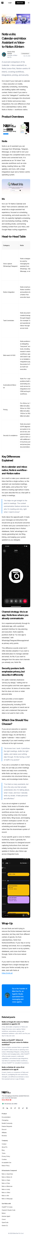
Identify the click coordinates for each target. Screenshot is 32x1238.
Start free (20, 2)
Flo (13, 989)
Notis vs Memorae (7, 1186)
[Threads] (26, 1108)
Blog (3, 1150)
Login (10, 2)
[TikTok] (23, 1108)
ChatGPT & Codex (7, 1207)
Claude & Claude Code (8, 1210)
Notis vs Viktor (6, 1192)
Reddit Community (7, 1123)
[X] (15, 1108)
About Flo (4, 1147)
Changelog (5, 1120)
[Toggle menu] (29, 3)
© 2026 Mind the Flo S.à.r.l (16, 1233)
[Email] (3, 1108)
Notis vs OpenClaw (7, 1174)
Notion (4, 1213)
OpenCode (5, 1222)
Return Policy (6, 1165)
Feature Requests (7, 1126)
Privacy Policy (6, 1156)
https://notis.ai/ (7, 973)
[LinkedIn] (7, 1108)
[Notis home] (2, 3)
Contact (4, 1144)
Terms (3, 1153)
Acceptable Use (6, 1162)
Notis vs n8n (5, 1195)
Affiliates (4, 1132)
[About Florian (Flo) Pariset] (4, 54)
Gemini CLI (5, 1225)
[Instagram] (19, 1108)
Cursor (4, 1219)
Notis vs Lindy (6, 1189)
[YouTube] (11, 1108)
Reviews (4, 1135)
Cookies (4, 1159)
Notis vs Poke (6, 1183)
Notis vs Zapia (6, 1180)
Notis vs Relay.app (7, 1198)
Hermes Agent (6, 1216)
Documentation (6, 1117)
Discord (4, 1129)
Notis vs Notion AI (7, 1177)
